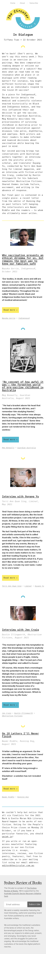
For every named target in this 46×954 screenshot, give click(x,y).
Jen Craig (6, 713)
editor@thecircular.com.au (18, 865)
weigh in (7, 836)
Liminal (28, 586)
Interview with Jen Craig (20, 629)
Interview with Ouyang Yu (20, 496)
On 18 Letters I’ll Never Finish (20, 735)
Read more (9, 310)
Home (12, 3)
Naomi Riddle (8, 797)
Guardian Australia (26, 448)
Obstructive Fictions (12, 716)
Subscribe (34, 3)
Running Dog (23, 797)
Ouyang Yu (39, 586)
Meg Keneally (8, 448)
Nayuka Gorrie (8, 318)
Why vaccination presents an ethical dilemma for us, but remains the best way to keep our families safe (22, 259)
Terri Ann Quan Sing (11, 586)
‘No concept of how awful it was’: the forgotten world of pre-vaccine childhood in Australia (22, 386)
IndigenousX (24, 318)
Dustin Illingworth (23, 713)
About (22, 3)
